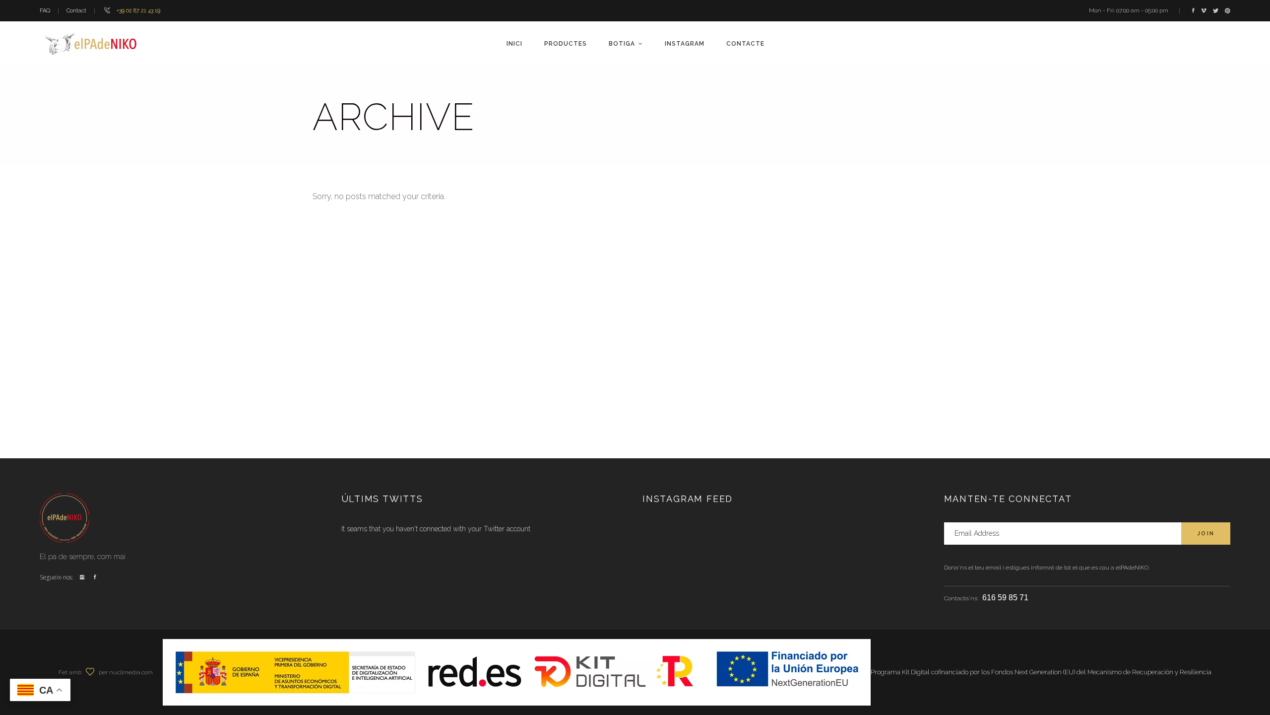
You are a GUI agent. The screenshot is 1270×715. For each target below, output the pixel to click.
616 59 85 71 (1005, 597)
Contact (76, 10)
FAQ (45, 10)
